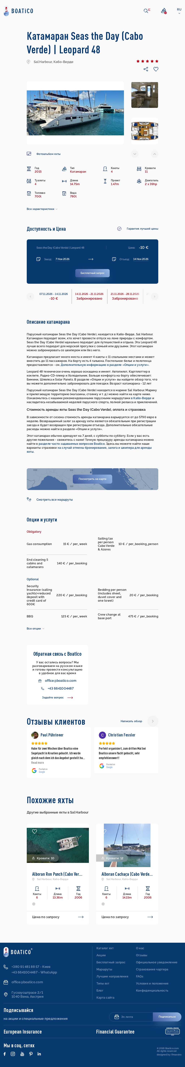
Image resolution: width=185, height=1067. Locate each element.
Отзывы (141, 955)
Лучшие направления (112, 976)
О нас (140, 948)
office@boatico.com (60, 681)
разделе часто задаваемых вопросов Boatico (72, 443)
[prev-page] (134, 154)
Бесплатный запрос (111, 962)
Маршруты (104, 969)
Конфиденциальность (152, 990)
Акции (101, 955)
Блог (99, 990)
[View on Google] (34, 735)
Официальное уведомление (157, 962)
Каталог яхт (105, 948)
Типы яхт (102, 983)
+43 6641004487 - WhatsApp (34, 972)
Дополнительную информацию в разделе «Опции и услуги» (105, 365)
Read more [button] (37, 762)
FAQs (139, 976)
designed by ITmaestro (169, 1054)
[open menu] (147, 11)
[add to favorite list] (34, 831)
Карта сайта (105, 997)
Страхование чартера (152, 969)
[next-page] (154, 154)
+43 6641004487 (61, 688)
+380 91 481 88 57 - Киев (31, 967)
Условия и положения (152, 983)
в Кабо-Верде (141, 398)
